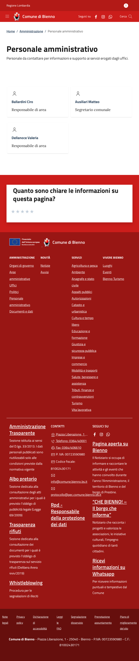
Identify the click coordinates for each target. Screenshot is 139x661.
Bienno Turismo (113, 278)
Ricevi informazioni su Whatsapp (108, 567)
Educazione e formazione (81, 334)
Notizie (45, 265)
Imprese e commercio (79, 360)
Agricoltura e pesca (85, 265)
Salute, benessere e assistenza (85, 380)
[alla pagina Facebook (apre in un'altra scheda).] (94, 16)
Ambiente (78, 272)
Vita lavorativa (81, 409)
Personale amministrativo (19, 301)
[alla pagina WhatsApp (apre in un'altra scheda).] (109, 16)
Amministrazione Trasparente (27, 429)
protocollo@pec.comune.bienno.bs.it (69, 494)
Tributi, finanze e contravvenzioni (83, 393)
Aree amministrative (19, 275)
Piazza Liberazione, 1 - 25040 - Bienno (71, 434)
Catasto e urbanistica (79, 308)
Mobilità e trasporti (84, 370)
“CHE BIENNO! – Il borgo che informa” (109, 508)
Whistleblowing (26, 582)
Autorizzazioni (81, 298)
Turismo (77, 403)
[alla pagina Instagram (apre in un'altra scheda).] (101, 16)
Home (11, 31)
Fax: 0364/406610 (68, 447)
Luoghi (107, 265)
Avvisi (45, 272)
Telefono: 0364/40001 (71, 440)
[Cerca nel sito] (130, 16)
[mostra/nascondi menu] (7, 16)
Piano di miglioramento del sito (128, 623)
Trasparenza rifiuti (22, 528)
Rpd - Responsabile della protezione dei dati (68, 514)
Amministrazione (31, 31)
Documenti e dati (21, 311)
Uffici (13, 285)
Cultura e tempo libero (83, 321)
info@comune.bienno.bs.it (69, 481)
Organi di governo (21, 265)
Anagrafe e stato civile (83, 282)
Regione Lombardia (18, 5)
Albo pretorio (23, 478)
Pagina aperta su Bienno (110, 447)
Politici (14, 291)
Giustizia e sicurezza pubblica (84, 347)
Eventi (107, 272)
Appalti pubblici (82, 291)
